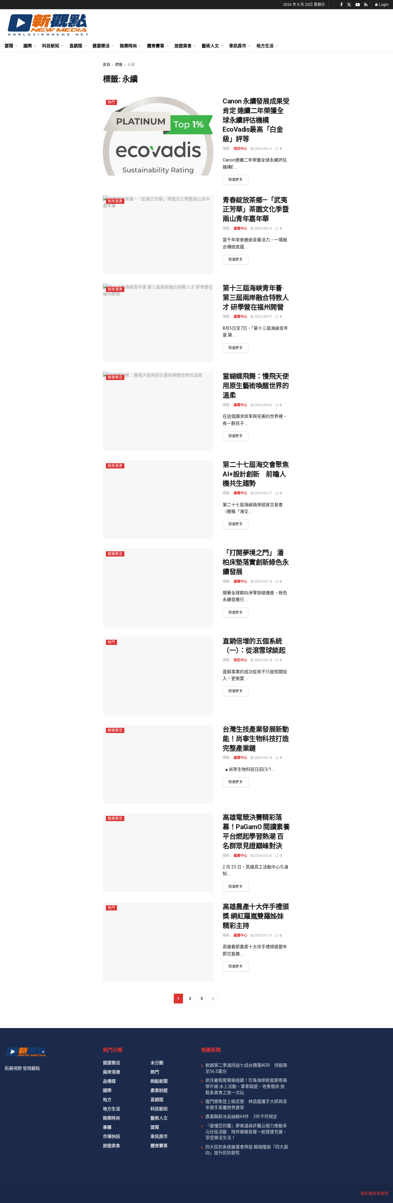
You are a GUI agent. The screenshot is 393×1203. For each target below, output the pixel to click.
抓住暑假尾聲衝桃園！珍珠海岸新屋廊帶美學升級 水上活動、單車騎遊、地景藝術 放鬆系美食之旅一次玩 (246, 1086)
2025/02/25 (262, 856)
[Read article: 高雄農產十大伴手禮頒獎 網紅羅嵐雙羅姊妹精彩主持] (158, 941)
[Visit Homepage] (47, 24)
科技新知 (50, 45)
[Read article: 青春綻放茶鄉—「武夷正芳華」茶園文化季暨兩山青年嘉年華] (158, 235)
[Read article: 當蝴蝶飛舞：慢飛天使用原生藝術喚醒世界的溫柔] (158, 411)
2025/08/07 (262, 317)
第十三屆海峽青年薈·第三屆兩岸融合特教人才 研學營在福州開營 (256, 297)
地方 (107, 1099)
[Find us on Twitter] (349, 5)
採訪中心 (240, 149)
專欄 (107, 1127)
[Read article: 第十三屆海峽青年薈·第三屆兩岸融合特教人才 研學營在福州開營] (158, 323)
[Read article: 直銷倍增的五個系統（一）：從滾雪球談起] (158, 676)
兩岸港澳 (115, 201)
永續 (131, 65)
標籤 (119, 65)
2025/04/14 (262, 582)
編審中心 (240, 229)
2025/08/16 (262, 229)
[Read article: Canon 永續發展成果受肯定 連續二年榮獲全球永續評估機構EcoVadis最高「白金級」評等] (158, 136)
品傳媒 (109, 1081)
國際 (27, 45)
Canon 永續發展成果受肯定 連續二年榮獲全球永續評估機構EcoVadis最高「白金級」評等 (256, 120)
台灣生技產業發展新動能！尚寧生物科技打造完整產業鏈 (256, 738)
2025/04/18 (262, 660)
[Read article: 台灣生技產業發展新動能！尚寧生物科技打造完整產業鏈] (158, 764)
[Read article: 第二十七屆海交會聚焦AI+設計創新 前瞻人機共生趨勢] (158, 499)
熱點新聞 (159, 1081)
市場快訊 (111, 1136)
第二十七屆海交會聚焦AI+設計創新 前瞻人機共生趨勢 (256, 474)
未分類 (156, 1062)
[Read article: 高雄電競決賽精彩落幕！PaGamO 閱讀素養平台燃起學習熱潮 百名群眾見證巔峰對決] (158, 852)
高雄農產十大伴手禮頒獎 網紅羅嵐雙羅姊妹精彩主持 (256, 916)
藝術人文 (210, 45)
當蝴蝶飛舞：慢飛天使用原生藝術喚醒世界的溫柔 (256, 385)
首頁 (106, 65)
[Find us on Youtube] (358, 5)
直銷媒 (75, 45)
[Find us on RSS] (366, 5)
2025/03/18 (262, 758)
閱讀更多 (238, 179)
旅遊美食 (183, 45)
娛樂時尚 (128, 45)
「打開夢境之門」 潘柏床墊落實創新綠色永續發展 (256, 562)
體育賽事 (155, 45)
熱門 (111, 102)
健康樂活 (101, 45)
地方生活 (265, 45)
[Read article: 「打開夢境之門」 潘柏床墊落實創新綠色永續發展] (158, 587)
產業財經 (159, 1090)
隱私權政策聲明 (374, 1193)
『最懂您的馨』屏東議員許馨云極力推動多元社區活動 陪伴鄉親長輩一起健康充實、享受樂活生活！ (246, 1131)
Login (383, 4)
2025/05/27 (262, 493)
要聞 (9, 45)
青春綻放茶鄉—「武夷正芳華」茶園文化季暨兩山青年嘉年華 (256, 209)
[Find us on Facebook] (341, 5)
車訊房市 (237, 45)
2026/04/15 (262, 149)
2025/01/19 (262, 935)
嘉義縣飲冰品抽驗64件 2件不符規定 (241, 1116)
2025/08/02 (262, 405)
